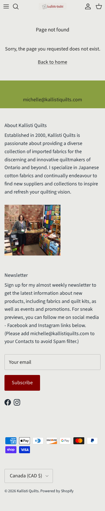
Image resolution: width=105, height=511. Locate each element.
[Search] (18, 6)
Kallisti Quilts (28, 491)
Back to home (52, 62)
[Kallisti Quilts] (53, 6)
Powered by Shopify (57, 491)
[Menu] (6, 6)
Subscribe (22, 382)
